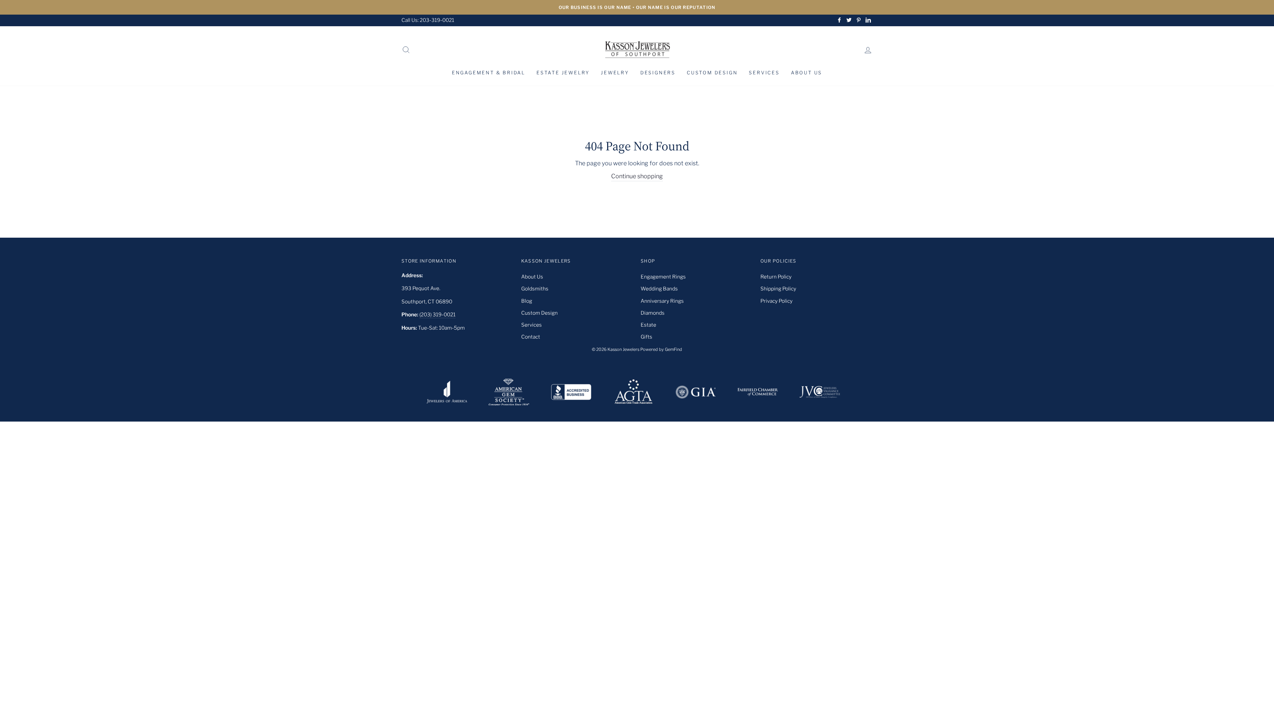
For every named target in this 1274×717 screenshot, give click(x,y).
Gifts (646, 337)
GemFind (673, 349)
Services (764, 72)
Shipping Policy (778, 288)
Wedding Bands (659, 288)
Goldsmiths (534, 288)
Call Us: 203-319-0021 (427, 20)
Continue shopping (637, 176)
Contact (530, 337)
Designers (657, 72)
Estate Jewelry (563, 72)
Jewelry (615, 72)
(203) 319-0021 (437, 314)
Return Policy (776, 277)
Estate (648, 325)
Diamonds (653, 313)
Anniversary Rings (662, 301)
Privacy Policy (776, 301)
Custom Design (712, 72)
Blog (526, 301)
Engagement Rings (663, 277)
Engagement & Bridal (488, 72)
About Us (806, 72)
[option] (637, 7)
